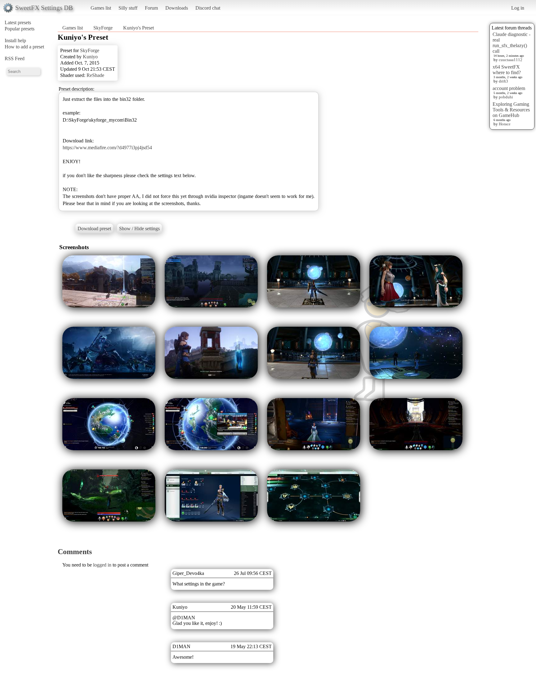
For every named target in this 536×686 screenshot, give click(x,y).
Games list (101, 8)
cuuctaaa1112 (510, 59)
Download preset (94, 228)
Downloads (176, 8)
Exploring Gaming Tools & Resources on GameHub (511, 109)
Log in (517, 8)
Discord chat (207, 8)
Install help (15, 40)
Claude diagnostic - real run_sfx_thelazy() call (511, 43)
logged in (102, 564)
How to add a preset (24, 46)
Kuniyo (90, 56)
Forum (151, 8)
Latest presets (18, 22)
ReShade (95, 75)
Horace (505, 124)
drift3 (503, 81)
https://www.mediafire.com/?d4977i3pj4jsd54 (107, 147)
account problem (509, 88)
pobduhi (506, 97)
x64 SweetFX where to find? (507, 69)
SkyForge (103, 27)
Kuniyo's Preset (138, 27)
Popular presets (19, 28)
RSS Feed (15, 58)
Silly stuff (127, 8)
